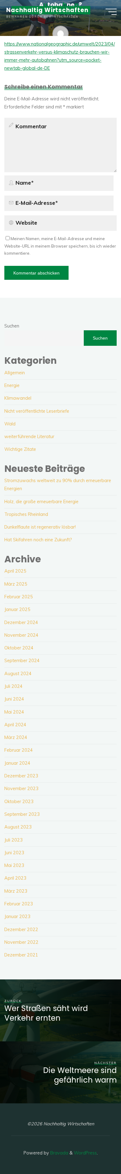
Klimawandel (17, 398)
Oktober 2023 (19, 801)
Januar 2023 (17, 916)
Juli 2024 (13, 686)
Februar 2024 (18, 750)
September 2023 (22, 814)
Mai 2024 (14, 712)
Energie (12, 385)
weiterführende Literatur (29, 436)
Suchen (11, 326)
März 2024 (15, 737)
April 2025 (15, 571)
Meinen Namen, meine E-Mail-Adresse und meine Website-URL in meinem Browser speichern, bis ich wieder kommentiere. (60, 246)
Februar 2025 (18, 597)
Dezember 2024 (21, 622)
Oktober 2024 (19, 648)
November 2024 (21, 635)
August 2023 (18, 827)
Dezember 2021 (21, 955)
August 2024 (18, 673)
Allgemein (14, 373)
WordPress (85, 1153)
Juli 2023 (13, 840)
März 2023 (15, 891)
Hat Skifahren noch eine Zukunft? (38, 540)
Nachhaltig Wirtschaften (47, 10)
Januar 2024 (17, 763)
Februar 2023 (18, 904)
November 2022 (21, 942)
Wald (10, 424)
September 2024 (22, 660)
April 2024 (15, 725)
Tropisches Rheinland (26, 514)
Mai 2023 (14, 865)
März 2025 (15, 584)
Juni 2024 (14, 699)
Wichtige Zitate (20, 449)
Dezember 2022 (21, 929)
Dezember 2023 (21, 776)
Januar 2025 (17, 609)
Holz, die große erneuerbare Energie (41, 501)
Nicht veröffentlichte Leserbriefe (36, 411)
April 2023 (15, 878)
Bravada (58, 1153)
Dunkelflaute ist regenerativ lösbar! (40, 527)
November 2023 (21, 788)
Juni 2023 (14, 852)
